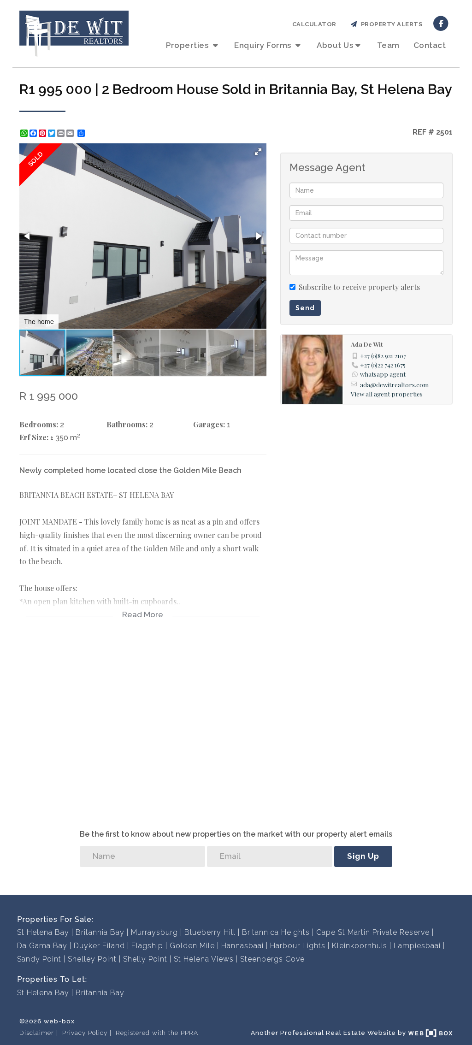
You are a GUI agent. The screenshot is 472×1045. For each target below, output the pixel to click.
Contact (429, 45)
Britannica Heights (276, 932)
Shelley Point (92, 959)
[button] (258, 151)
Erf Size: (33, 437)
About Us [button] (335, 45)
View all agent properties (387, 394)
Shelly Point (145, 959)
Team (388, 45)
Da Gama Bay (42, 945)
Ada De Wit (367, 344)
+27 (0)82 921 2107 (383, 355)
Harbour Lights (297, 945)
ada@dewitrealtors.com (394, 384)
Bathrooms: (127, 424)
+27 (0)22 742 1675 (383, 364)
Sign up (363, 856)
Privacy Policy (84, 1032)
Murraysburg (154, 932)
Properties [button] (188, 45)
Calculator (314, 24)
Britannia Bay (100, 932)
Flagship (147, 945)
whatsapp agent (383, 374)
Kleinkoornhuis (359, 945)
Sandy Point (39, 959)
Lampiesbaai (417, 945)
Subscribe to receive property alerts (359, 287)
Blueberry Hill (210, 932)
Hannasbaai (242, 945)
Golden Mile (192, 945)
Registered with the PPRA (157, 1032)
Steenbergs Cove (272, 959)
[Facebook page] (441, 23)
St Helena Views (204, 959)
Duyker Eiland (99, 945)
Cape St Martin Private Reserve (373, 932)
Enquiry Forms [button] (263, 45)
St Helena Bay (43, 932)
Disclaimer (36, 1032)
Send (305, 308)
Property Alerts (390, 24)
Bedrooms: (38, 424)
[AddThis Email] (71, 133)
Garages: (209, 424)
